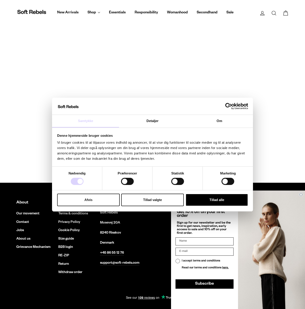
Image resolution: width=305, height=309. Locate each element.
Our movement (28, 214)
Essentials (117, 13)
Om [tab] (219, 121)
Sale (230, 13)
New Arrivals (68, 13)
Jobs (20, 230)
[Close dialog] (301, 194)
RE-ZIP (63, 256)
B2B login (65, 247)
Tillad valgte (152, 200)
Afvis (88, 200)
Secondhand (207, 13)
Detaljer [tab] (152, 121)
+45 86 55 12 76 (112, 253)
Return (63, 264)
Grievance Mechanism (33, 247)
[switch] (127, 181)
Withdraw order (70, 272)
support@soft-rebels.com (119, 263)
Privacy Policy (69, 222)
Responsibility (146, 13)
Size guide (66, 239)
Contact (22, 222)
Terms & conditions (73, 214)
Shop (92, 13)
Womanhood (177, 13)
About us (23, 239)
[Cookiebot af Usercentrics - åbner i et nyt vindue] (228, 106)
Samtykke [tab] (85, 121)
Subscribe (204, 284)
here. (225, 268)
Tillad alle (216, 200)
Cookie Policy (69, 230)
